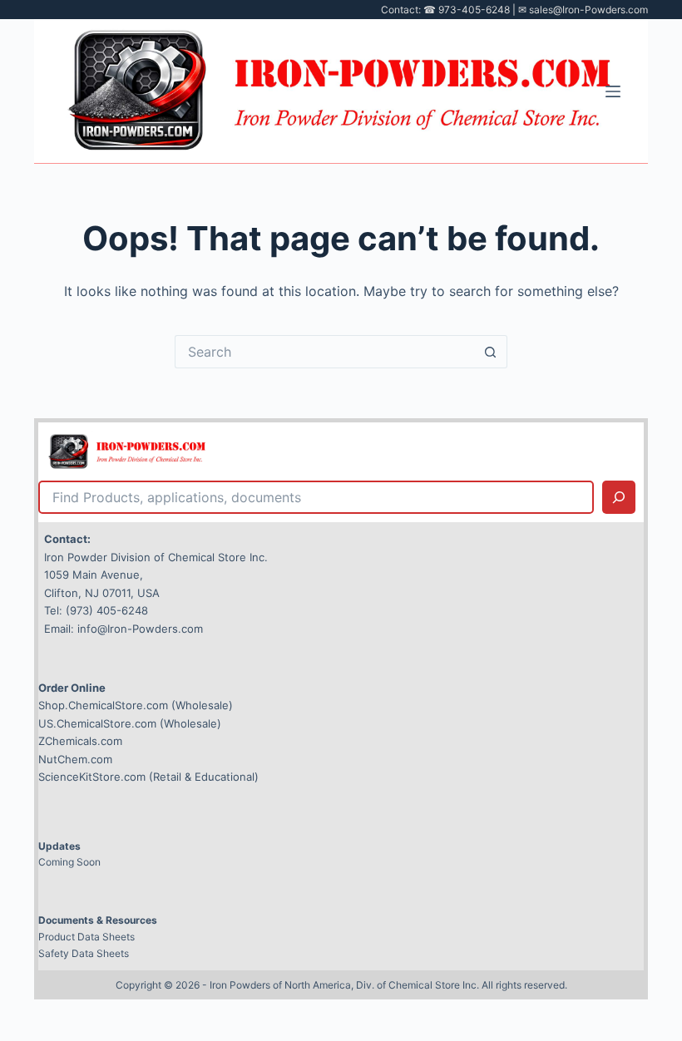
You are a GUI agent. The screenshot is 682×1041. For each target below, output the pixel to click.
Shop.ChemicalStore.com (103, 705)
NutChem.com (75, 759)
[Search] (618, 497)
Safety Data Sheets (83, 953)
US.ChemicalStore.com (97, 723)
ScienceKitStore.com (92, 776)
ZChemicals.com (80, 740)
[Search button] (490, 351)
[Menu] (612, 91)
